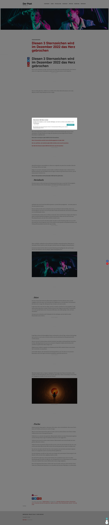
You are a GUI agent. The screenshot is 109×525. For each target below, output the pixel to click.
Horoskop (65, 3)
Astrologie (58, 501)
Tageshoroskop (36, 39)
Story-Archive (40, 514)
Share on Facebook (28, 58)
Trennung (75, 503)
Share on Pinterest (28, 63)
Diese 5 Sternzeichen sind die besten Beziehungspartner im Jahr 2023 (48, 140)
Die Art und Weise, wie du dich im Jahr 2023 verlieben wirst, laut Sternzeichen (50, 143)
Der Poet (27, 3)
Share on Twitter (28, 61)
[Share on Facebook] (107, 261)
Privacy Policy (32, 514)
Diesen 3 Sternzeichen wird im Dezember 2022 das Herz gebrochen (53, 47)
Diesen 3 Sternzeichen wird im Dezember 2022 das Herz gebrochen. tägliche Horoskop (54, 502)
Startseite (46, 3)
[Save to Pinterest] (107, 263)
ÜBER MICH (83, 3)
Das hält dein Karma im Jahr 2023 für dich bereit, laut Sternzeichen (47, 145)
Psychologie (58, 3)
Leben (52, 3)
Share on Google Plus (28, 65)
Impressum (25, 514)
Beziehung (76, 3)
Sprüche (71, 3)
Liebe (60, 503)
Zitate (33, 504)
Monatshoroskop (65, 503)
